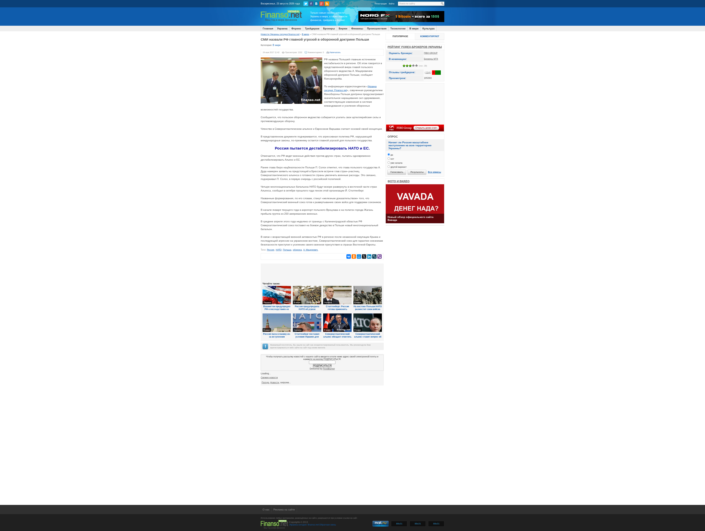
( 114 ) (428, 72)
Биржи (343, 28)
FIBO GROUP (431, 53)
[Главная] (281, 20)
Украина (282, 28)
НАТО (278, 250)
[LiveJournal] (374, 256)
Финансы (357, 28)
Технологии (398, 28)
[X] (364, 256)
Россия (270, 250)
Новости (274, 382)
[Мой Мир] (359, 256)
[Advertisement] (322, 272)
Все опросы (434, 172)
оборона (297, 250)
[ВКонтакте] (316, 3)
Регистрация (381, 4)
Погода (265, 382)
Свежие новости (269, 377)
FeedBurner (329, 368)
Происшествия (376, 28)
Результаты (417, 172)
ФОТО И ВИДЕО (399, 181)
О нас (266, 509)
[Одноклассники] (354, 256)
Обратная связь (327, 524)
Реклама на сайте (284, 509)
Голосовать (397, 172)
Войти (391, 4)
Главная (268, 28)
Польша (287, 250)
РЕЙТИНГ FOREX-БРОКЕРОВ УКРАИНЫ (415, 47)
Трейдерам (312, 28)
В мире (414, 28)
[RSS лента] (327, 3)
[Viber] (379, 256)
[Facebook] (311, 3)
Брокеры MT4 (431, 59)
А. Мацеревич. (310, 250)
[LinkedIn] (369, 256)
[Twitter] (305, 3)
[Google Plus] (321, 3)
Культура (428, 28)
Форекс (296, 28)
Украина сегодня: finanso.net (304, 524)
